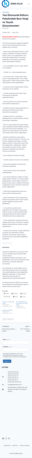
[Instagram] (9, 438)
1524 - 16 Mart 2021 (8, 319)
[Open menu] (28, 4)
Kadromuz (15, 445)
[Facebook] (3, 438)
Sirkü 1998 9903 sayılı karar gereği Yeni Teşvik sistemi (22, 303)
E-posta (7, 346)
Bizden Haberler (24, 445)
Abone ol (7, 361)
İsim (6, 339)
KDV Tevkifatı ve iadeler (25, 329)
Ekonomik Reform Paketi (10, 37)
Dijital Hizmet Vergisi (7, 310)
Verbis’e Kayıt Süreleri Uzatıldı (8, 329)
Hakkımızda (7, 445)
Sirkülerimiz (5, 12)
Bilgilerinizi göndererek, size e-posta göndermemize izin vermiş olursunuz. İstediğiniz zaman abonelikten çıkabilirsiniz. (14, 355)
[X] (6, 438)
